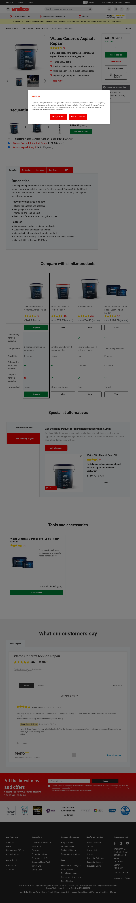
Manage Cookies (58, 117)
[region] (69, 107)
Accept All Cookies (78, 117)
